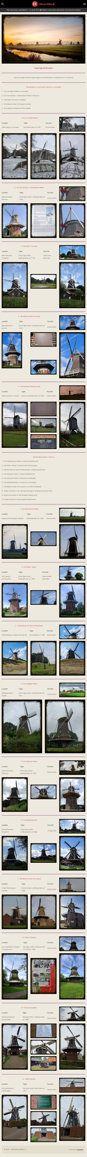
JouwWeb (80, 1149)
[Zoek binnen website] (2, 4)
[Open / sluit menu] (84, 4)
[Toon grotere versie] (72, 124)
